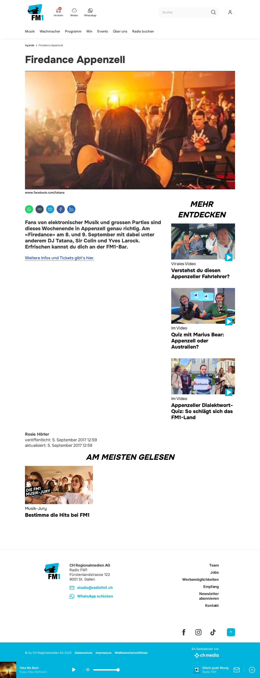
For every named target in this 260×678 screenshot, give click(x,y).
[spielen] (73, 670)
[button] (90, 12)
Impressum (104, 652)
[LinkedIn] (71, 209)
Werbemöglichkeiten (200, 579)
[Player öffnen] (252, 670)
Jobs (214, 572)
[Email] (50, 209)
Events (102, 31)
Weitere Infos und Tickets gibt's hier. (59, 258)
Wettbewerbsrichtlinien (131, 652)
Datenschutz (83, 652)
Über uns (120, 31)
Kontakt (212, 605)
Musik (30, 31)
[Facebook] (61, 209)
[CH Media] (205, 655)
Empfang (211, 586)
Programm (73, 31)
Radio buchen (143, 31)
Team (214, 565)
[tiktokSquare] (213, 632)
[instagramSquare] (198, 632)
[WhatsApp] (29, 209)
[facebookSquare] (184, 632)
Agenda (30, 45)
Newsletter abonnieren (209, 596)
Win (89, 31)
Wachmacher (50, 31)
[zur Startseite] (35, 12)
